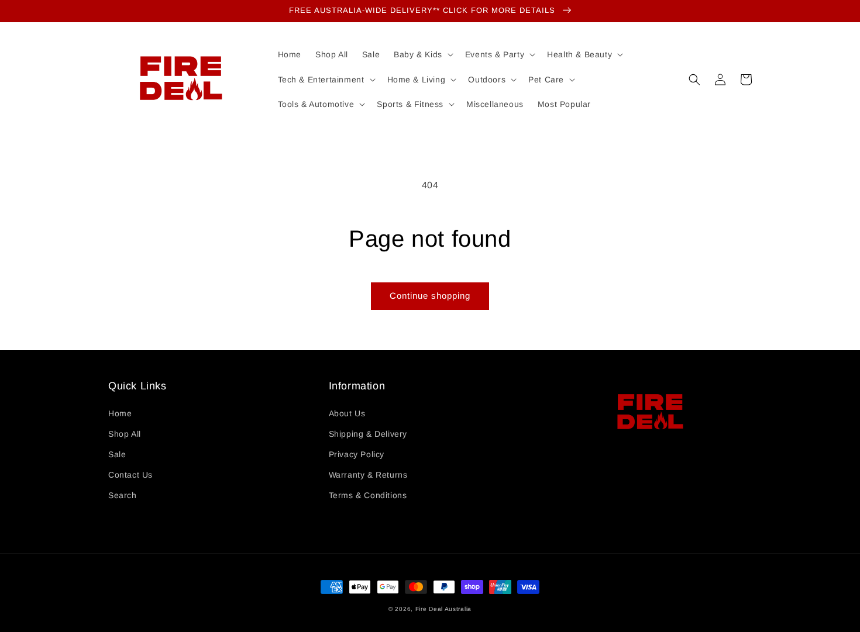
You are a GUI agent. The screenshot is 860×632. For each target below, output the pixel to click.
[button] (694, 79)
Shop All (124, 433)
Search (122, 495)
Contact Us (130, 474)
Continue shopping (430, 296)
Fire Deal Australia (443, 609)
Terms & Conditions (368, 495)
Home (120, 413)
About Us (347, 413)
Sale (117, 454)
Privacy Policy (356, 454)
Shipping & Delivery (368, 433)
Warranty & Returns (368, 474)
